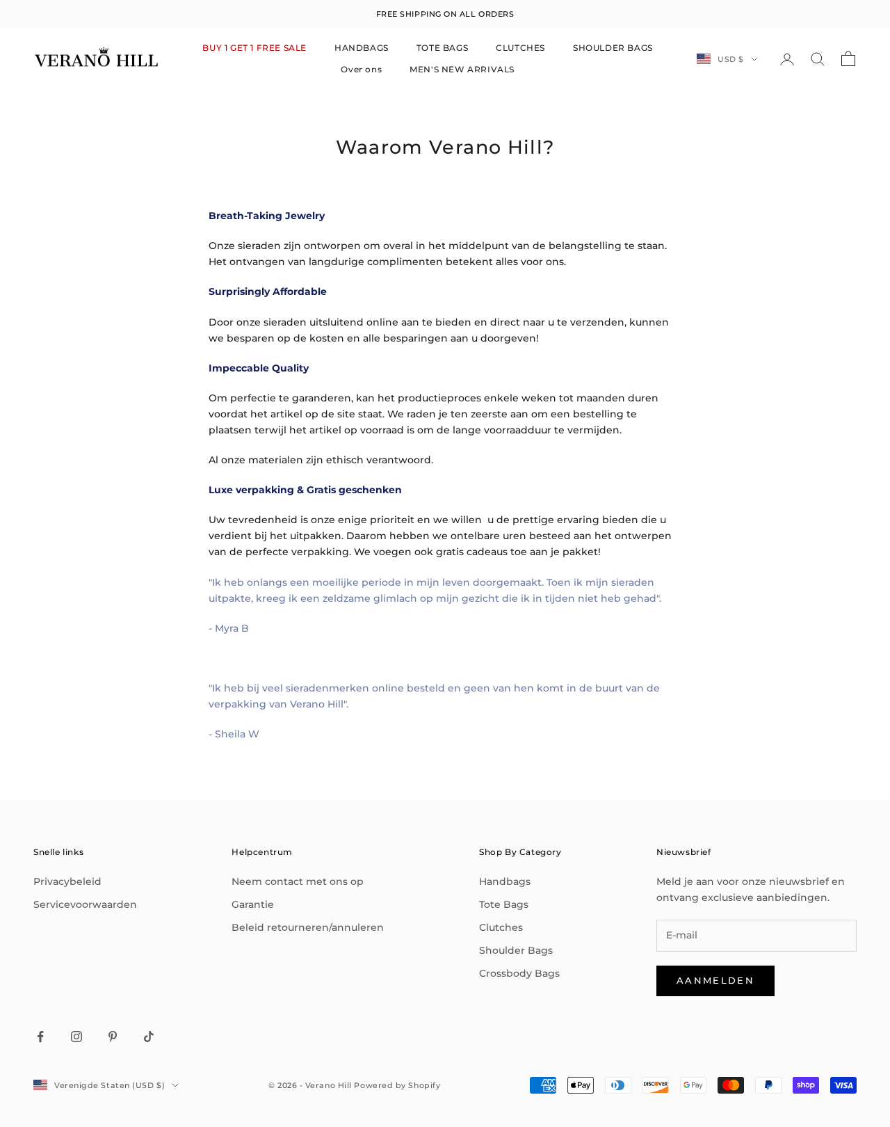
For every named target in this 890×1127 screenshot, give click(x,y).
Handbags (505, 881)
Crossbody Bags (519, 973)
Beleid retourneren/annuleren (308, 927)
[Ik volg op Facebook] (40, 1037)
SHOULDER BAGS (613, 47)
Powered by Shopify (397, 1085)
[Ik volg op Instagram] (76, 1037)
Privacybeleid (67, 881)
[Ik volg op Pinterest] (113, 1037)
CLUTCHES (520, 47)
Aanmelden (715, 980)
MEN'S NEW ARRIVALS (462, 69)
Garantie (253, 904)
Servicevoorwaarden (85, 904)
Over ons (361, 69)
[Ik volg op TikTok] (149, 1037)
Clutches (501, 927)
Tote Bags (503, 904)
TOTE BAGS (442, 47)
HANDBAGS (361, 47)
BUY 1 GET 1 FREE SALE (254, 47)
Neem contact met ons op (298, 881)
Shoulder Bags (516, 950)
